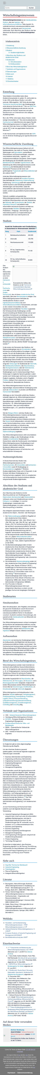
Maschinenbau (26, 678)
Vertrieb (12, 694)
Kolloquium (6, 501)
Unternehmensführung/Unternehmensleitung (17, 700)
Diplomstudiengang (9, 431)
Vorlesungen (13, 364)
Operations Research (10, 204)
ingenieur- (17, 22)
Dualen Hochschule (6, 293)
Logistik (5, 698)
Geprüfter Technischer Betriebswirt (16, 865)
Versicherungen (18, 687)
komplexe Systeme (28, 178)
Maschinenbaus (29, 366)
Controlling (6, 705)
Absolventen (7, 640)
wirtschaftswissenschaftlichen (12, 24)
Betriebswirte (26, 628)
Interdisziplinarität (18, 617)
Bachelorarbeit (16, 497)
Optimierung (7, 167)
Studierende (32, 231)
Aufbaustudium (13, 390)
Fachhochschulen (8, 465)
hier (19, 1055)
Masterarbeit (28, 497)
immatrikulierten (13, 439)
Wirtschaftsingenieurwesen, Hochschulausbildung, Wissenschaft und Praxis (21, 999)
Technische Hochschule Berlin (12, 104)
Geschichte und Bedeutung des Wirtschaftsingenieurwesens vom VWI (20, 948)
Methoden (8, 202)
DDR (33, 134)
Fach (18, 231)
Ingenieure (6, 630)
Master (8, 421)
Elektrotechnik (29, 368)
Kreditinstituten (28, 687)
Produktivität (17, 171)
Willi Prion (33, 106)
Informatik (33, 364)
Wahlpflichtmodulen (9, 338)
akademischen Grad (27, 294)
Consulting (16, 705)
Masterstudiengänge (23, 561)
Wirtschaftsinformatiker (24, 537)
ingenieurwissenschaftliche (11, 303)
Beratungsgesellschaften (11, 683)
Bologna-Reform (13, 413)
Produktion (29, 696)
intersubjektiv (18, 152)
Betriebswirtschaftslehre (13, 366)
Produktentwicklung (9, 696)
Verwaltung (23, 698)
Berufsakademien (8, 469)
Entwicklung (19, 180)
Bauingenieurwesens (12, 368)
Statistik (29, 202)
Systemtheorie (19, 202)
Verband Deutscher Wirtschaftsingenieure (23, 715)
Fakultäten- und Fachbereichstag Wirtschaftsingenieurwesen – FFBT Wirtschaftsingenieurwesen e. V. (16, 925)
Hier (27, 1055)
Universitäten (21, 465)
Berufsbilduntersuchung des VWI (15, 937)
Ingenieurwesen (26, 163)
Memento (11, 952)
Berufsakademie (22, 296)
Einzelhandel (7, 689)
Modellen (16, 208)
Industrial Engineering (12, 867)
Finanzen (17, 698)
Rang (7, 231)
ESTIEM (8, 719)
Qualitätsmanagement (10, 702)
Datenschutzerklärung (24, 1073)
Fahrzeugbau (19, 681)
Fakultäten (24, 309)
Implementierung (28, 180)
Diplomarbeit (7, 497)
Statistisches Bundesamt (15, 974)
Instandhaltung (20, 696)
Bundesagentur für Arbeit (15, 966)
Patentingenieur (10, 869)
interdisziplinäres (31, 20)
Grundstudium (26, 349)
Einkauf (11, 698)
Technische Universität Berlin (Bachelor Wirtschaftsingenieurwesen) (22, 287)
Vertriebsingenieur (28, 694)
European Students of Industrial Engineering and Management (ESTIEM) (20, 934)
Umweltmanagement (24, 702)
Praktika (5, 380)
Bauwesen (29, 681)
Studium (5, 22)
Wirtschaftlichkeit (29, 171)
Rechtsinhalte (26, 28)
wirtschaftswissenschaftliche (12, 305)
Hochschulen (7, 392)
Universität (6, 284)
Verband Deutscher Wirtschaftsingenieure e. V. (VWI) (20, 930)
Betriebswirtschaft (8, 163)
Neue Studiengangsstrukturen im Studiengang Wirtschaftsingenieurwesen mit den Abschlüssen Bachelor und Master (21, 1009)
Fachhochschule (8, 122)
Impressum (11, 1073)
